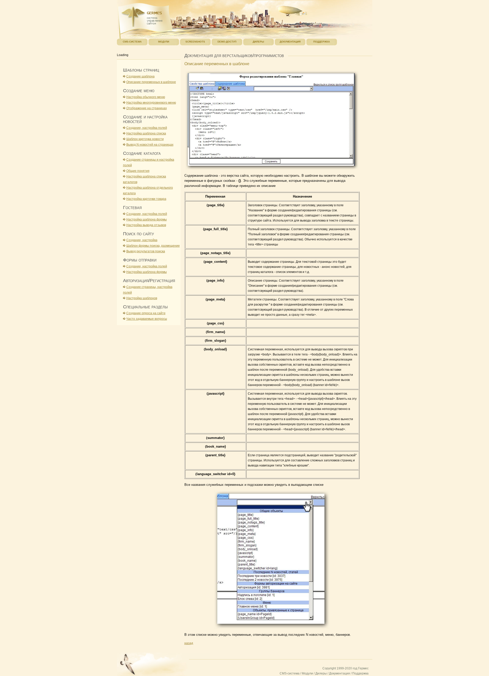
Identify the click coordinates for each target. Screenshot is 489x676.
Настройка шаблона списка (146, 133)
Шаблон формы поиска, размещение (153, 245)
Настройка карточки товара (146, 199)
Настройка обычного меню (145, 97)
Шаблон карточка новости (145, 139)
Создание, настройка (141, 240)
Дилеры (321, 673)
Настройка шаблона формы (146, 219)
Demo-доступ (227, 41)
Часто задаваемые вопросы (146, 319)
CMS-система (290, 673)
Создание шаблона (140, 76)
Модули (307, 673)
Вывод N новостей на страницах (149, 144)
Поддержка (360, 673)
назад (188, 643)
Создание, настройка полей (146, 128)
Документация (339, 673)
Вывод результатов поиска (145, 251)
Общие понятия (138, 171)
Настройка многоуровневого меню (151, 102)
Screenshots (195, 41)
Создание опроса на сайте (146, 313)
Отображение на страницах (146, 108)
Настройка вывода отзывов (146, 225)
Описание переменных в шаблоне (151, 82)
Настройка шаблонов (141, 298)
